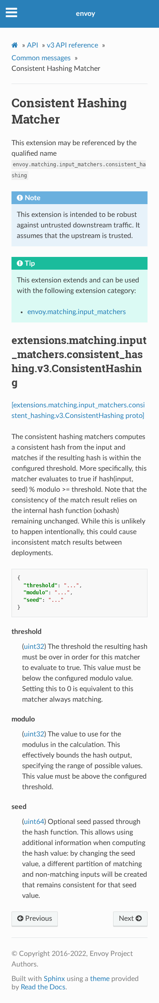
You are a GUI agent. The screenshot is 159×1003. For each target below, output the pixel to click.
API (32, 45)
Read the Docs (43, 987)
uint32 (34, 646)
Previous (37, 918)
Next (127, 918)
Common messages (41, 58)
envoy (85, 13)
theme (100, 978)
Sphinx (54, 978)
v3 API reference (72, 45)
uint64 (34, 821)
